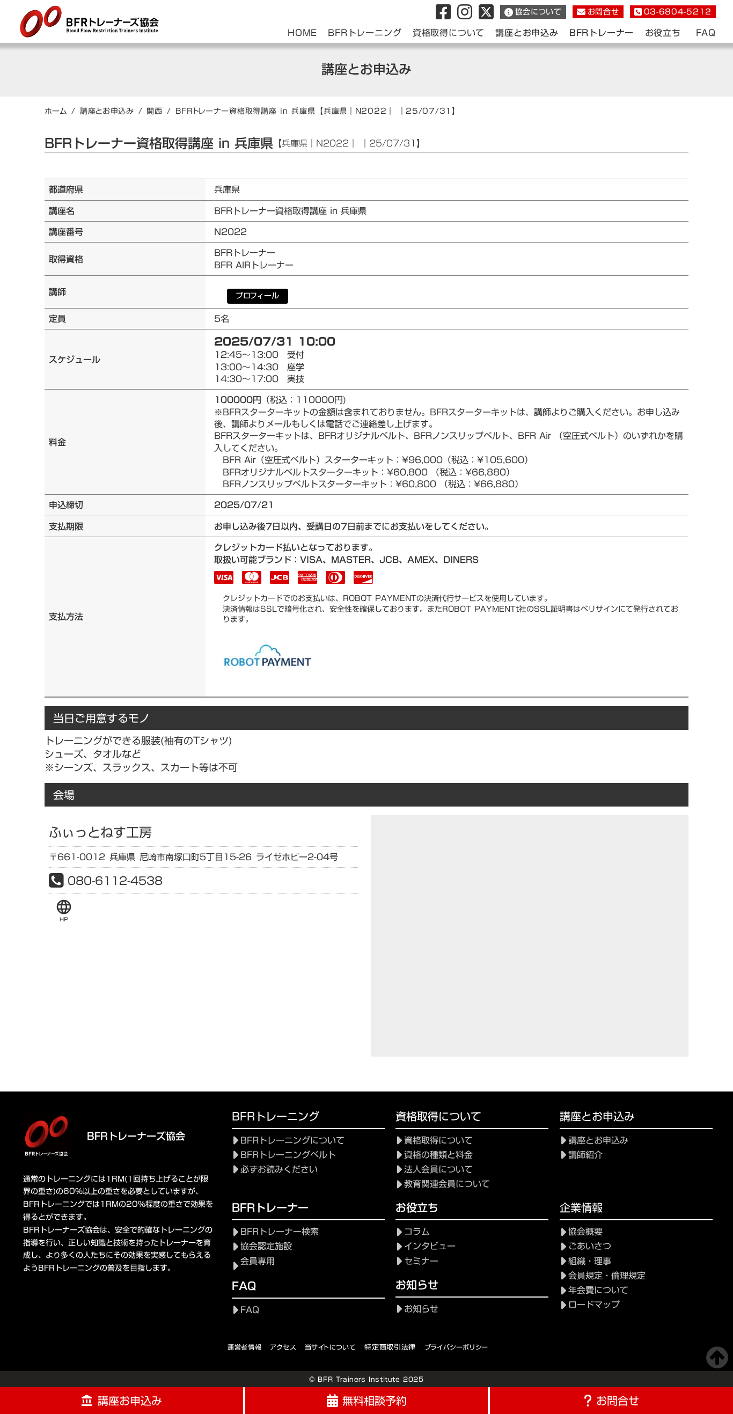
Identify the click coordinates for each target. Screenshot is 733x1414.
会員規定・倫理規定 (607, 1276)
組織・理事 (589, 1261)
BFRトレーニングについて (292, 1140)
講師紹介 (585, 1155)
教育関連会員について (447, 1184)
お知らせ (421, 1309)
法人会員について (438, 1169)
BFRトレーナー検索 (279, 1232)
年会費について (598, 1290)
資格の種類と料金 (438, 1155)
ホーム (56, 111)
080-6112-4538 (115, 880)
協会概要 (585, 1232)
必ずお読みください (279, 1169)
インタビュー (430, 1246)
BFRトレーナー (601, 33)
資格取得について (438, 1140)
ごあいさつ (589, 1246)
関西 (154, 111)
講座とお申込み (107, 111)
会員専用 (257, 1261)
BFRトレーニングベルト (288, 1155)
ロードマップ (594, 1305)
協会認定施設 (266, 1246)
